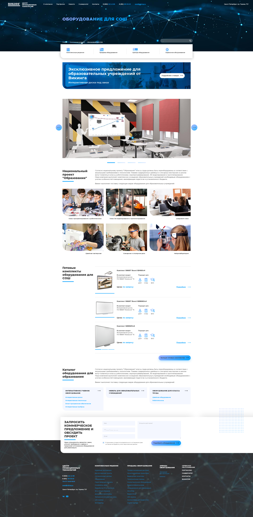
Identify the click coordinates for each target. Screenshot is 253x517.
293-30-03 (125, 4)
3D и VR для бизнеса (102, 491)
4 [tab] (142, 162)
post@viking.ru (140, 4)
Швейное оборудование (161, 397)
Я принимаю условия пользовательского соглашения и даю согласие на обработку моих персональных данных (124, 443)
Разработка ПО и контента (104, 488)
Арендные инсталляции (164, 472)
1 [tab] (111, 162)
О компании (48, 4)
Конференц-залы (101, 485)
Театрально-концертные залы (106, 497)
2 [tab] (121, 162)
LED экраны (99, 500)
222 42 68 (109, 4)
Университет (83, 4)
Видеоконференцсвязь (135, 485)
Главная (64, 42)
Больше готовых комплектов (173, 358)
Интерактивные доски (73, 397)
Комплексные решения (77, 42)
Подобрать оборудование (164, 443)
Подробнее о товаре (170, 75)
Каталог (162, 476)
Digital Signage (132, 503)
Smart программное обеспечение (78, 403)
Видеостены (131, 494)
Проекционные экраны (135, 479)
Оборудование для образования (139, 488)
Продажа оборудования (139, 466)
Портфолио (60, 4)
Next (194, 127)
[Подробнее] (83, 202)
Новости (72, 4)
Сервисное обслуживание (188, 466)
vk (63, 497)
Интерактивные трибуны (74, 407)
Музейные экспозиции (103, 470)
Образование (100, 479)
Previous (59, 127)
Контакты (95, 4)
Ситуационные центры (103, 476)
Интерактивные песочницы (75, 400)
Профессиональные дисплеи (138, 470)
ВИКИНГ (14, 5)
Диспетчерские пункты (103, 473)
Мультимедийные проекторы (138, 473)
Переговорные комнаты (104, 482)
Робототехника (158, 400)
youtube (67, 497)
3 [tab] (132, 162)
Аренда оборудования (167, 466)
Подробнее (181, 287)
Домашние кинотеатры (103, 494)
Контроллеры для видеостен (138, 500)
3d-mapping (99, 503)
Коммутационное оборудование (139, 482)
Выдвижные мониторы (135, 476)
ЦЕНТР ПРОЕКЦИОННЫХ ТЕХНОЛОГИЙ (71, 468)
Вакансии (186, 479)
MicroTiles (130, 491)
